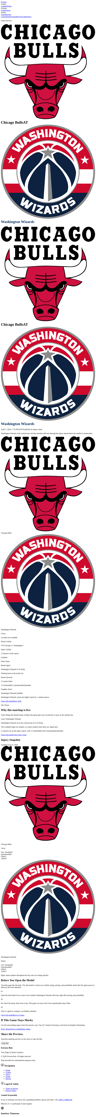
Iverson (3, 2)
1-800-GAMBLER (65, 1100)
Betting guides (25, 1029)
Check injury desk (19, 735)
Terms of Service (12, 1089)
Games (3, 6)
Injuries (9, 6)
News (8, 10)
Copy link (5, 1043)
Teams (3, 15)
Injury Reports (6, 1029)
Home (8, 1070)
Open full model (7, 701)
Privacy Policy (11, 1091)
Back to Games (18, 1015)
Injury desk (17, 701)
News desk (16, 1029)
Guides (3, 10)
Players (8, 15)
